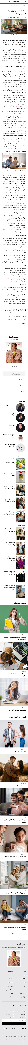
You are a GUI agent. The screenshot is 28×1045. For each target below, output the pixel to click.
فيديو (24, 971)
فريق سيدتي (10, 986)
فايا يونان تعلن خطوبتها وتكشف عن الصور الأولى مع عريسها (9, 587)
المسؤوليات (18, 192)
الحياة (17, 324)
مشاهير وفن (22, 1014)
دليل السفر (23, 997)
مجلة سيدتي (10, 971)
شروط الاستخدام (23, 1036)
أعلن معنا (10, 1036)
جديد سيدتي (21, 456)
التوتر (12, 240)
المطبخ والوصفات (9, 1014)
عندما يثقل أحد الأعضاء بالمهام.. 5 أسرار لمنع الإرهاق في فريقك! (15, 280)
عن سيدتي (11, 978)
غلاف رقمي (10, 993)
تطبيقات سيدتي (9, 989)
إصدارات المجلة (14, 337)
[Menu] (25, 1)
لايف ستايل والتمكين (21, 1012)
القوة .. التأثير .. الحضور (21, 379)
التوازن (20, 72)
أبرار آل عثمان (12, 416)
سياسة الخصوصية (16, 1036)
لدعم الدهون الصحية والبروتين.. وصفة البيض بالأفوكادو (10, 462)
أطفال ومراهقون (12, 498)
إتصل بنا (6, 1036)
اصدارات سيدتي (22, 993)
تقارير (25, 986)
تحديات (16, 106)
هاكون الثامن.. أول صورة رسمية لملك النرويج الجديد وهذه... (9, 544)
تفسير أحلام (12, 472)
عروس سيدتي (23, 989)
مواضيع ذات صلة (20, 603)
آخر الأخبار (11, 997)
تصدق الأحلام (22, 385)
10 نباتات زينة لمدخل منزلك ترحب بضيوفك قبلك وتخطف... (9, 530)
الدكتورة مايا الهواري (11, 426)
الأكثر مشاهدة (21, 525)
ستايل (25, 982)
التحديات (23, 320)
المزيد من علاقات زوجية (17, 717)
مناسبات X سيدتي (9, 975)
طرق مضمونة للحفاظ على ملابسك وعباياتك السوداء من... (9, 573)
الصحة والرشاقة (9, 1012)
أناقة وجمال (22, 1017)
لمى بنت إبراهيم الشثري (10, 406)
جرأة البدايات (22, 392)
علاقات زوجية (17, 316)
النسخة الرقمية (14, 366)
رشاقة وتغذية (12, 459)
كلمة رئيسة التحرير (15, 374)
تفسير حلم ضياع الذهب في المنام (9, 474)
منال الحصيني (12, 446)
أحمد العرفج (12, 438)
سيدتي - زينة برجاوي (21, 17)
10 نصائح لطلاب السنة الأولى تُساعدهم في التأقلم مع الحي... (9, 488)
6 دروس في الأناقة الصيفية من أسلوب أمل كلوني (10, 558)
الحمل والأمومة (9, 1017)
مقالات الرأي (22, 401)
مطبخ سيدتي (23, 975)
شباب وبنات (12, 485)
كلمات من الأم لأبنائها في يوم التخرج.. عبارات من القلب (9, 513)
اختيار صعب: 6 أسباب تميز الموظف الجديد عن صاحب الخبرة (14, 112)
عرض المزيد (14, 933)
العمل (16, 74)
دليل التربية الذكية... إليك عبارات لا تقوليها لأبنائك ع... (9, 500)
